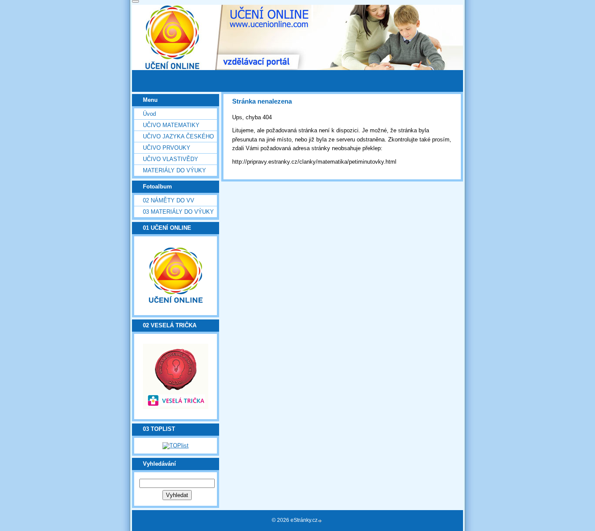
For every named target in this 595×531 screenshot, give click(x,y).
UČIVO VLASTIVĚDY (170, 159)
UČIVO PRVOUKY (166, 148)
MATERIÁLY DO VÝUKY (174, 170)
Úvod (149, 114)
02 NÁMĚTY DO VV (168, 200)
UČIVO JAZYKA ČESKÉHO (178, 136)
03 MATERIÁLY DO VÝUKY (178, 211)
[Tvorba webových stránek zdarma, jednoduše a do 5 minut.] (321, 521)
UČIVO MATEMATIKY (171, 125)
